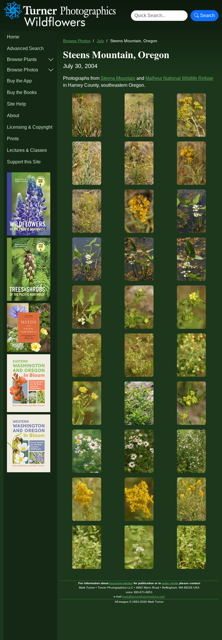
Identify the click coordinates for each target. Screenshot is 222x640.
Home (13, 36)
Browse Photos (22, 69)
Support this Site (24, 161)
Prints (13, 138)
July (100, 41)
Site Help (16, 104)
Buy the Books (22, 92)
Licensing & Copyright (29, 127)
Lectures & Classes (27, 150)
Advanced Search (25, 48)
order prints (170, 583)
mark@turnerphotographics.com (143, 596)
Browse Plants (22, 59)
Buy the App (19, 80)
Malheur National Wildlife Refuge (179, 78)
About (13, 115)
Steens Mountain (118, 78)
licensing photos (121, 583)
